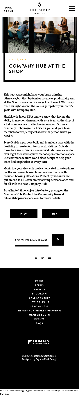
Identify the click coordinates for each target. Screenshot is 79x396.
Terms (39, 286)
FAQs (39, 324)
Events (39, 319)
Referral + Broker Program (39, 311)
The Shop (12, 102)
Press (39, 281)
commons (60, 154)
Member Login (39, 315)
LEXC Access (39, 307)
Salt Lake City (39, 298)
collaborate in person (46, 132)
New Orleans (39, 302)
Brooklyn (39, 294)
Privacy (39, 290)
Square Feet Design (46, 359)
